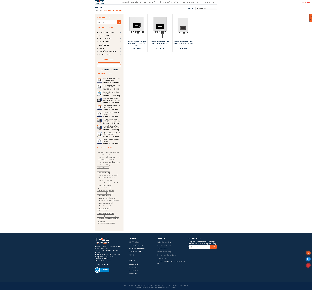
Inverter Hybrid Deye (115, 183)
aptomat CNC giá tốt (102, 157)
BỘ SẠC (111, 175)
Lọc (109, 65)
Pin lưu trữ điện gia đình (103, 208)
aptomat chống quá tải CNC (112, 152)
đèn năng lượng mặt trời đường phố (106, 223)
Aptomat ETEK (101, 159)
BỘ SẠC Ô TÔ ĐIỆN (104, 54)
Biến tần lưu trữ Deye (103, 175)
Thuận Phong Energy (111, 216)
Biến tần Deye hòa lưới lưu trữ (105, 170)
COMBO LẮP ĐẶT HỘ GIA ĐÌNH (107, 51)
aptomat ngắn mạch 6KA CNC (104, 162)
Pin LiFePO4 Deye (102, 193)
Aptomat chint (101, 152)
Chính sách (191, 2)
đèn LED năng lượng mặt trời (112, 218)
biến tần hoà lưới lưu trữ (103, 172)
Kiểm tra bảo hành (165, 2)
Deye (115, 175)
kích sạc (109, 185)
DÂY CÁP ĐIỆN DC (104, 45)
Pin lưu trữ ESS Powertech (113, 200)
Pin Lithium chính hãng (103, 198)
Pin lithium (110, 193)
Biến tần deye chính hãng (104, 165)
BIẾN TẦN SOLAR (104, 35)
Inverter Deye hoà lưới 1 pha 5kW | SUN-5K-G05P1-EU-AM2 (137, 43)
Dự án (176, 2)
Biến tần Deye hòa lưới (103, 167)
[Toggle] (120, 32)
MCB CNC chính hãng (103, 190)
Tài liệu (199, 2)
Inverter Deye (109, 180)
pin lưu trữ (112, 198)
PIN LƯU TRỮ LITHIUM (105, 38)
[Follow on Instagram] (99, 265)
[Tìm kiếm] (213, 2)
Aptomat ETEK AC (110, 159)
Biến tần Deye (116, 162)
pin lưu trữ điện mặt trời (103, 211)
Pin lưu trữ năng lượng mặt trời (105, 203)
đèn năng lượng (101, 221)
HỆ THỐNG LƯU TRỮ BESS (106, 32)
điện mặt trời (101, 218)
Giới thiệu (134, 2)
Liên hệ (207, 2)
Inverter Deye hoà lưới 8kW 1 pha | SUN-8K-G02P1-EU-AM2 (183, 43)
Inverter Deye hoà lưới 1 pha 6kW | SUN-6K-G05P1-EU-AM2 (160, 43)
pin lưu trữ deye (101, 200)
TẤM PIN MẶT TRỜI (104, 42)
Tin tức (182, 2)
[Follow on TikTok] (102, 265)
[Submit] (119, 22)
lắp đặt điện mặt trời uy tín (104, 188)
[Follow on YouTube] (108, 265)
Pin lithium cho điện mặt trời (104, 195)
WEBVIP (174, 287)
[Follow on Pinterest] (105, 265)
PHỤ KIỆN (101, 48)
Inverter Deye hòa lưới (103, 183)
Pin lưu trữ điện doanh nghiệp (105, 206)
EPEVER (99, 177)
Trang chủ (125, 2)
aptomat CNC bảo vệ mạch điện (105, 154)
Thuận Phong (101, 216)
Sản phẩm (152, 2)
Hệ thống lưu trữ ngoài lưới (109, 177)
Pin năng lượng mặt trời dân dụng (106, 213)
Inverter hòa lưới (102, 185)
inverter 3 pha (101, 180)
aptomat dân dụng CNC (114, 157)
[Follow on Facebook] (96, 265)
